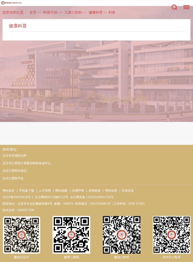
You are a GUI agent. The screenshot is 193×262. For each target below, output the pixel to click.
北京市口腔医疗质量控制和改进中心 (27, 163)
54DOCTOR (26, 210)
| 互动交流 (126, 190)
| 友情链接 (93, 190)
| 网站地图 (59, 190)
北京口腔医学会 (13, 178)
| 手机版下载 (24, 190)
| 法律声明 (76, 190)
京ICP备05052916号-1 (18, 197)
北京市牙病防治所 (15, 155)
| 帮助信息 (109, 190)
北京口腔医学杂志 (15, 170)
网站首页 (9, 190)
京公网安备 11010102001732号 (92, 197)
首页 (32, 12)
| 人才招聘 (43, 190)
